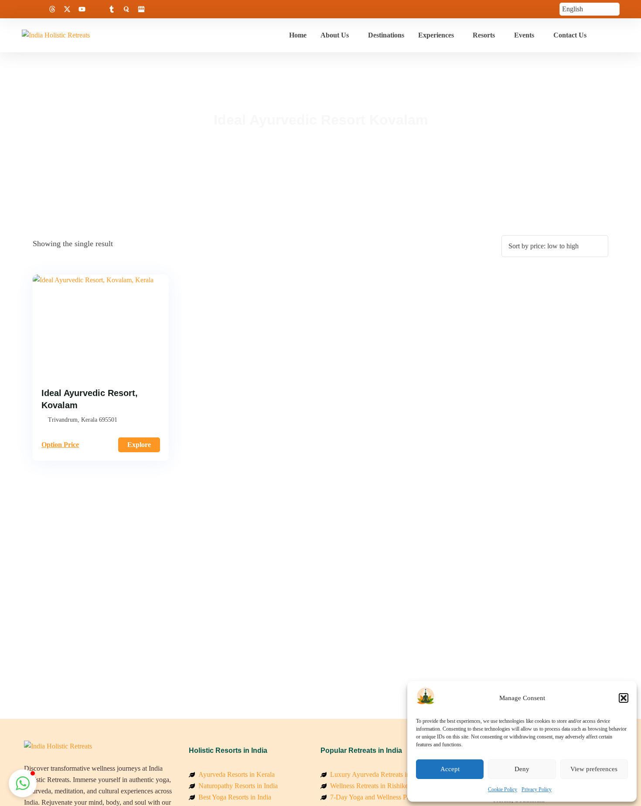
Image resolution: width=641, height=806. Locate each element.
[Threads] (52, 9)
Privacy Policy (537, 789)
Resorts (484, 35)
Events (524, 35)
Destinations (386, 35)
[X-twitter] (67, 9)
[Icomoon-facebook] (22, 9)
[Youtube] (81, 9)
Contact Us (569, 35)
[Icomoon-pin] (96, 9)
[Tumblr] (111, 9)
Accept (450, 768)
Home (298, 35)
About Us (334, 35)
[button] (623, 698)
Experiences (436, 35)
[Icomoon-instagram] (37, 9)
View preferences (593, 768)
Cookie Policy (502, 789)
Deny (522, 768)
